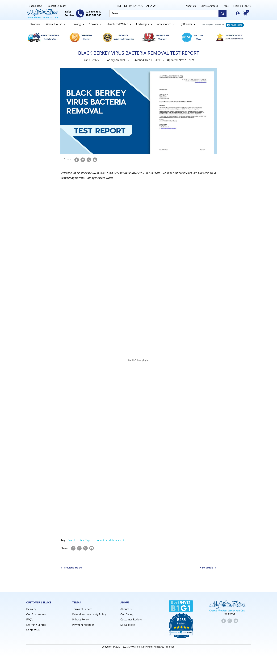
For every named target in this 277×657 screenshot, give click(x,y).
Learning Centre (242, 5)
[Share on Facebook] (76, 159)
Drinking (76, 24)
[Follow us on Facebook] (223, 620)
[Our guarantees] (120, 37)
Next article (206, 567)
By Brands (186, 24)
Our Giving (126, 614)
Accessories (164, 24)
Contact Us (33, 630)
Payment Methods (83, 625)
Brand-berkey (76, 540)
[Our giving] (194, 37)
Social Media (127, 625)
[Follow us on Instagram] (229, 620)
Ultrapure (35, 24)
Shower (93, 24)
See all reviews (221, 24)
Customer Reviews (131, 619)
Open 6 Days (35, 5)
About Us (191, 5)
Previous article (73, 567)
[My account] (238, 13)
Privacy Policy (80, 619)
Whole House (54, 24)
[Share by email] (95, 159)
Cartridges (142, 24)
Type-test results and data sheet (104, 540)
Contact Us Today (57, 5)
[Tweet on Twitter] (89, 159)
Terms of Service (82, 609)
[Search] (222, 13)
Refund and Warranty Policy (89, 614)
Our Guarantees (209, 5)
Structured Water (117, 24)
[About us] (231, 37)
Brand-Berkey (91, 60)
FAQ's (226, 5)
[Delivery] (45, 37)
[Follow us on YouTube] (236, 620)
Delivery (31, 609)
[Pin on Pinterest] (82, 159)
